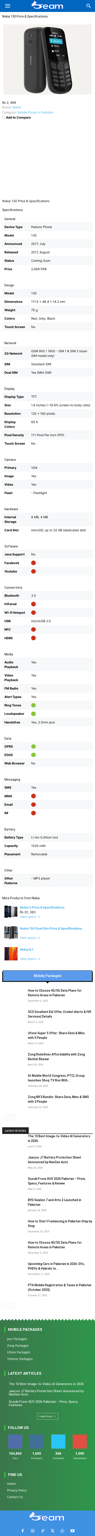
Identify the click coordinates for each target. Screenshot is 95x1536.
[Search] (89, 6)
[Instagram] (33, 1531)
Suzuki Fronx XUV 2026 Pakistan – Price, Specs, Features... (43, 1403)
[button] (7, 6)
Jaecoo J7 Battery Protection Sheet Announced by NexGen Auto (46, 1392)
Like (15, 1436)
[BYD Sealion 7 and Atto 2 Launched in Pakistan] (13, 1205)
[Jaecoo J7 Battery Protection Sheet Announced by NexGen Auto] (13, 1163)
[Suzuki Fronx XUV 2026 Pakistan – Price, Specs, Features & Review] (13, 1184)
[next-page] (12, 1117)
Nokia (36, 898)
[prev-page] (5, 1117)
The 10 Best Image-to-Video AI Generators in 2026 (46, 1384)
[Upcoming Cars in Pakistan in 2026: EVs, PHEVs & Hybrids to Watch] (13, 1269)
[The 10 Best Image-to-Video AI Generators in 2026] (13, 1141)
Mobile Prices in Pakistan (35, 112)
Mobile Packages (25, 1329)
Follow (37, 1436)
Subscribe (79, 1436)
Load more (46, 1416)
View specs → (30, 916)
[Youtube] (72, 1531)
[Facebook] (23, 1531)
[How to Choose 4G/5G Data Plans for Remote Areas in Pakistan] (13, 1248)
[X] (52, 1531)
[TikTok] (43, 1531)
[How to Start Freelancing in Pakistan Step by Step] (13, 1227)
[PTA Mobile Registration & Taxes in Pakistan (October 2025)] (13, 1290)
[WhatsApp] (62, 1531)
